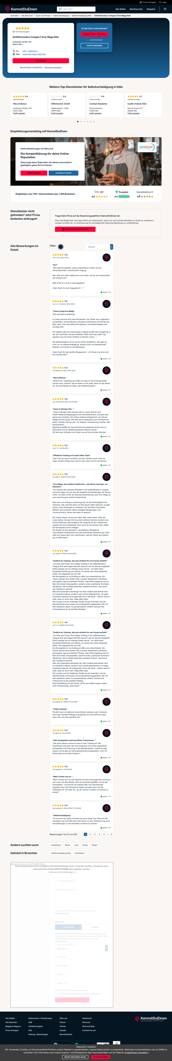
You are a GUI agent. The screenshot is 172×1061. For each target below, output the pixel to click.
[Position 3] (84, 121)
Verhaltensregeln (35, 1026)
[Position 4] (87, 121)
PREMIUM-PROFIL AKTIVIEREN (94, 34)
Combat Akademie (98, 103)
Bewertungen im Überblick (31, 67)
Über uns (63, 1018)
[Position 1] (77, 121)
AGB (30, 1022)
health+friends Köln (137, 103)
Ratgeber (151, 9)
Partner (63, 1026)
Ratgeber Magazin (13, 1026)
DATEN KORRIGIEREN (94, 46)
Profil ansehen (19, 113)
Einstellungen (46, 1018)
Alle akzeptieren (100, 1057)
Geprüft (105, 292)
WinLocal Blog (88, 1026)
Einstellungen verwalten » (137, 1052)
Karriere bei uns (89, 1030)
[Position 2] (81, 121)
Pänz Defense (19, 103)
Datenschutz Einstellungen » (62, 872)
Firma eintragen (12, 1030)
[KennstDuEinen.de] (21, 9)
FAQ (30, 1030)
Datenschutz (33, 1018)
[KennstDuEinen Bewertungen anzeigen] (61, 247)
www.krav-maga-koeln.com (34, 54)
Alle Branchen (136, 9)
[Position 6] (94, 121)
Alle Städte (120, 9)
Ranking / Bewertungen (38, 1034)
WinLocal (86, 1022)
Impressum (87, 1018)
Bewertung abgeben (53, 67)
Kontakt (63, 1030)
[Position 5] (91, 121)
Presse (62, 1022)
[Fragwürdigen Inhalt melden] (109, 292)
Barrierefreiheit (66, 1034)
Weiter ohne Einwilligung (75, 1057)
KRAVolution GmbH (60, 103)
